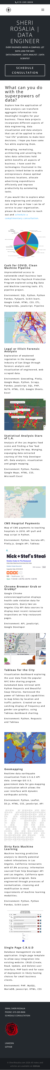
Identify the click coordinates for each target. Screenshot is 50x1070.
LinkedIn (9, 1043)
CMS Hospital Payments (22, 523)
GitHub (8, 1046)
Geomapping (13, 769)
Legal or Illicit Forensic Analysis (22, 350)
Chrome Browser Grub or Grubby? (22, 588)
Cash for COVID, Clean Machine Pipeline (20, 267)
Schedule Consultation (25, 70)
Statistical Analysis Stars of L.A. (23, 437)
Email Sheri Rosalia (15, 1008)
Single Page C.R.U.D (19, 947)
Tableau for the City (19, 670)
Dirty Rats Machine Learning (18, 848)
